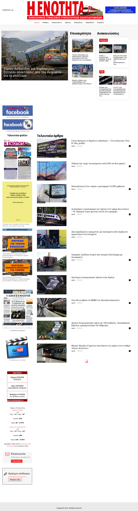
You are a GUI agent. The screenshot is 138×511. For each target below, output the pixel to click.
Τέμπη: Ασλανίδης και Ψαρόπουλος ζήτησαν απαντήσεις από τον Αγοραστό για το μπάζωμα (81, 57)
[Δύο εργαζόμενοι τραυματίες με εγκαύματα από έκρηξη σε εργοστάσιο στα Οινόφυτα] (52, 239)
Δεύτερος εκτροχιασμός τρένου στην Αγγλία (92, 277)
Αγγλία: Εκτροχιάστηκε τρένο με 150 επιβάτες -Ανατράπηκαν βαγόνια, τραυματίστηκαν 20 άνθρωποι (100, 324)
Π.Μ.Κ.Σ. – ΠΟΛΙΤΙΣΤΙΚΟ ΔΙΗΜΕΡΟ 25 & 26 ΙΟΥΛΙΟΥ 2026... (105, 58)
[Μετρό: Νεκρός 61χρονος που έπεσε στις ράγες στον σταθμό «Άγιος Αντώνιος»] (52, 353)
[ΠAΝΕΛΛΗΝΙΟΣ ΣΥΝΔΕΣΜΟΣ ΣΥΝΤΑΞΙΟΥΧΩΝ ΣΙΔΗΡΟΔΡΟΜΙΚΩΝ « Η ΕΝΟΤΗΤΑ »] (65, 10)
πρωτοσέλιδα (14, 330)
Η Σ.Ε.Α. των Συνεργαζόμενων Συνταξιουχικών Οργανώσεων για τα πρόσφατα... (119, 90)
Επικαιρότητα (41, 156)
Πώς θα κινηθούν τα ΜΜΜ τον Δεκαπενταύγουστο (95, 300)
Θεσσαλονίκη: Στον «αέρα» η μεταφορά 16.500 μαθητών (98, 186)
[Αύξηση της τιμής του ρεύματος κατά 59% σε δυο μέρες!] (52, 170)
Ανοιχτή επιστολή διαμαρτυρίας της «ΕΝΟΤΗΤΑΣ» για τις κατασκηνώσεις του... (120, 60)
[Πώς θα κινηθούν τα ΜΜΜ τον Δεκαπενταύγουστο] (52, 307)
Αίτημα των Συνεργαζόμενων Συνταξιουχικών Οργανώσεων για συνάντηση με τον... (105, 91)
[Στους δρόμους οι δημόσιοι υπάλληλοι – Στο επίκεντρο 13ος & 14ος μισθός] (52, 148)
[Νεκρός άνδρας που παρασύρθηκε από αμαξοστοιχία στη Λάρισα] (82, 71)
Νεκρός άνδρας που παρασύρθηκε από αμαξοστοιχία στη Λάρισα (82, 82)
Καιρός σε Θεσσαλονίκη (17, 427)
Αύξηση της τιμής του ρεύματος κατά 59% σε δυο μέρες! (98, 163)
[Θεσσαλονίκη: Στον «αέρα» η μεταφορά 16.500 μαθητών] (52, 193)
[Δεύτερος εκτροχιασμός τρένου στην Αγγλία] (52, 284)
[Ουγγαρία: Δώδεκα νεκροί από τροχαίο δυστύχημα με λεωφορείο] (52, 262)
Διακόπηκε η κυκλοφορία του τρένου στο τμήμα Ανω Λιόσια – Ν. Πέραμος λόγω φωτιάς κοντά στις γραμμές (100, 210)
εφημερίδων (22, 330)
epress (73, 146)
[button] (8, 10)
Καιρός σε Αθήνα (17, 410)
